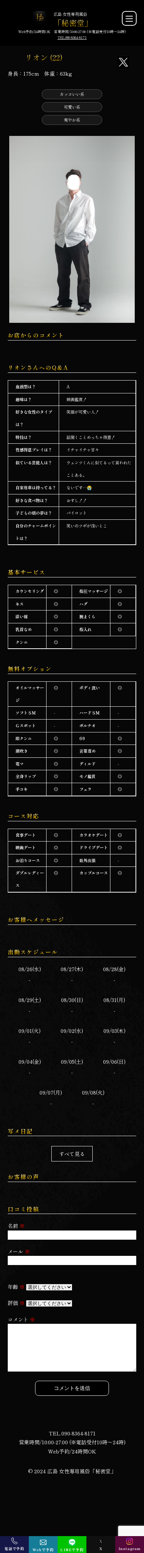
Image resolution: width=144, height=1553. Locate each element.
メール (19, 1251)
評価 (16, 1303)
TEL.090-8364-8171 (72, 37)
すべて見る (72, 1153)
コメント (21, 1319)
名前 (16, 1225)
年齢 (16, 1286)
